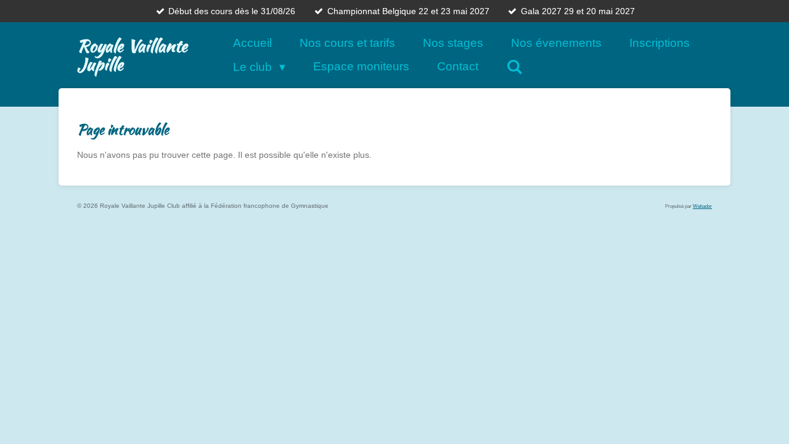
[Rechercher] (514, 67)
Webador (702, 206)
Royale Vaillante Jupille (132, 54)
